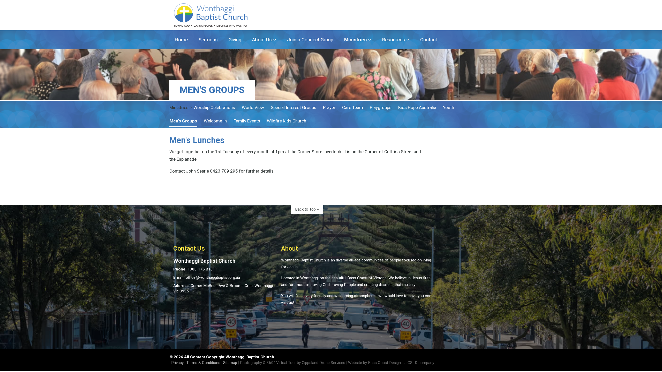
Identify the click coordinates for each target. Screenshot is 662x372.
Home (181, 40)
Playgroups (381, 107)
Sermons (208, 40)
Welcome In (215, 120)
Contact (428, 40)
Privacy (177, 362)
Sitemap (230, 362)
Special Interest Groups (293, 107)
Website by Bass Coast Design (374, 362)
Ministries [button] (356, 40)
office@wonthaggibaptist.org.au (213, 277)
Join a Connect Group (310, 40)
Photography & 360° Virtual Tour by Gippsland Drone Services (292, 362)
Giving (235, 40)
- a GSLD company (418, 362)
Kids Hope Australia (417, 107)
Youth (448, 107)
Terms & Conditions (203, 362)
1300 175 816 (200, 269)
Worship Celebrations (214, 107)
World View (253, 107)
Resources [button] (394, 40)
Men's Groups (183, 120)
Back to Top (306, 209)
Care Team (352, 107)
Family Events (247, 120)
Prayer (329, 107)
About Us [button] (262, 40)
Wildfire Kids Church (286, 120)
